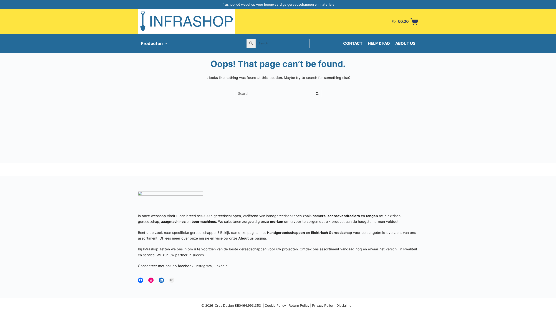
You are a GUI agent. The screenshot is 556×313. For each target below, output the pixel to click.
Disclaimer (344, 305)
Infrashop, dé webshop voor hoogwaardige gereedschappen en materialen (278, 4)
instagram (203, 266)
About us (405, 43)
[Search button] (317, 93)
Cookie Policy (275, 305)
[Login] (393, 21)
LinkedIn (220, 266)
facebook (186, 266)
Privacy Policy (323, 305)
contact (352, 43)
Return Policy (299, 305)
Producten (152, 43)
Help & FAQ (379, 43)
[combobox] (274, 93)
